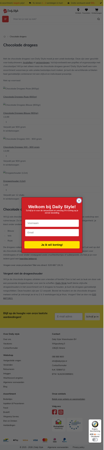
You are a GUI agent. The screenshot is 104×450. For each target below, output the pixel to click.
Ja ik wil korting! (52, 244)
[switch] (95, 439)
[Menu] (99, 421)
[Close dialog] (79, 200)
